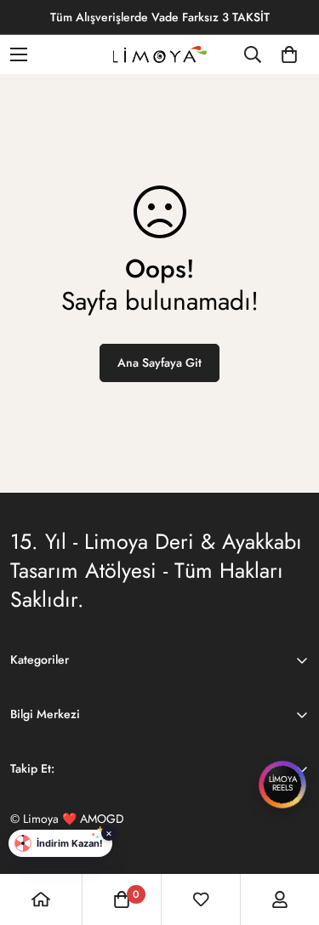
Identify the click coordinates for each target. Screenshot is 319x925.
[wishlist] (200, 899)
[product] (41, 899)
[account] (279, 899)
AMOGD (102, 818)
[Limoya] (160, 54)
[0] (289, 54)
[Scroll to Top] (288, 835)
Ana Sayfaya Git (159, 362)
